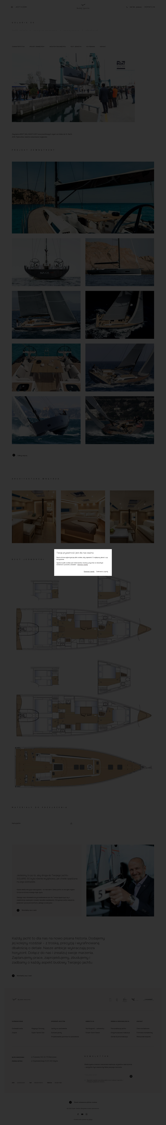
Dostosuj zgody (89, 571)
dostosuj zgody (82, 565)
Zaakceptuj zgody (102, 571)
